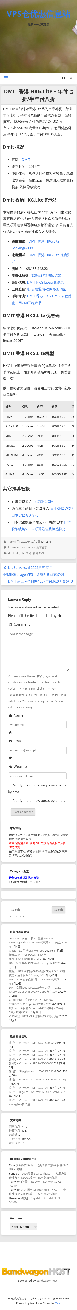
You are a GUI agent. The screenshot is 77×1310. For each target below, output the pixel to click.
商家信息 (14, 1126)
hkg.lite (20, 553)
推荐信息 (41, 547)
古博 (38, 851)
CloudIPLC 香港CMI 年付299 (26, 950)
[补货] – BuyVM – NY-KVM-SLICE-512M (33, 1079)
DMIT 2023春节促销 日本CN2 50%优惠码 (34, 979)
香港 (28, 553)
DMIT (26, 159)
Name (18, 715)
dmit (11, 553)
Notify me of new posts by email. (39, 800)
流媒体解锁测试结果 (45, 275)
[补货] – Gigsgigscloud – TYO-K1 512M (32, 1071)
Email (17, 741)
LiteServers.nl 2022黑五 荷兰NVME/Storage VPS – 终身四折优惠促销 (33, 571)
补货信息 (14, 1139)
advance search (18, 916)
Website (20, 766)
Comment (21, 624)
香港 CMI (38, 553)
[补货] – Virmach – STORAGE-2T (28, 1051)
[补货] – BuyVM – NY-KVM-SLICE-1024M (34, 1092)
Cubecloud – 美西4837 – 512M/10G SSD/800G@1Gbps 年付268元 (31, 1002)
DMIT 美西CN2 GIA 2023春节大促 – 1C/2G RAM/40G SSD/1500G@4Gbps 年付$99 (35, 990)
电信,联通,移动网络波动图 (46, 289)
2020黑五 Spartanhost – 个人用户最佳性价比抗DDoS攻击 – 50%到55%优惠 (38, 1175)
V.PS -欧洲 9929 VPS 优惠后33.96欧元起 (33, 1016)
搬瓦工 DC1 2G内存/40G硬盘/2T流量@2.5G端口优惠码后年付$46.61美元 (38, 973)
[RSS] (71, 78)
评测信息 (14, 1143)
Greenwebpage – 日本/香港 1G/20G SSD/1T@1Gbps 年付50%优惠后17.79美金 (35, 940)
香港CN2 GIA (43, 501)
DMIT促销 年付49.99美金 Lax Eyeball (32, 963)
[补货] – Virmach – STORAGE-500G (30, 1043)
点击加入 (35, 882)
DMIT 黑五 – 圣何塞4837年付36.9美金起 (39, 581)
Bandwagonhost (46, 1280)
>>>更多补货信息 (19, 1104)
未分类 (13, 1134)
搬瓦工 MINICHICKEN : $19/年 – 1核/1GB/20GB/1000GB (30, 957)
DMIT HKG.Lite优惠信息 (45, 282)
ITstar (58, 1303)
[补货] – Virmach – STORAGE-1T (28, 1055)
